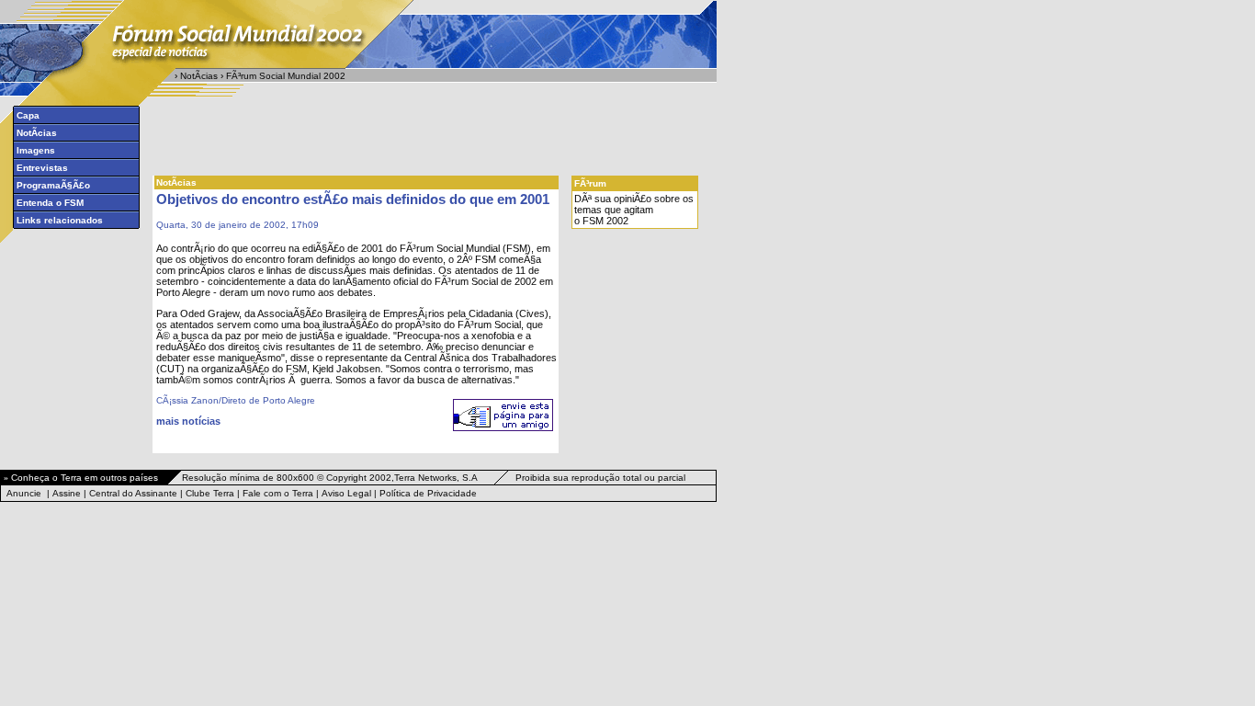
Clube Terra (210, 493)
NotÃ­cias (199, 76)
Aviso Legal (346, 493)
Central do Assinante (133, 493)
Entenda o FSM (50, 203)
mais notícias (188, 421)
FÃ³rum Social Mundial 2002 (285, 76)
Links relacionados (60, 220)
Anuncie (23, 493)
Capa (28, 115)
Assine (66, 493)
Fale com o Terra (278, 493)
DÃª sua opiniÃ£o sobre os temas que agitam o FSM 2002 (634, 209)
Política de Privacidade (428, 493)
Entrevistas (42, 168)
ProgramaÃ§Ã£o (53, 185)
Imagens (36, 150)
